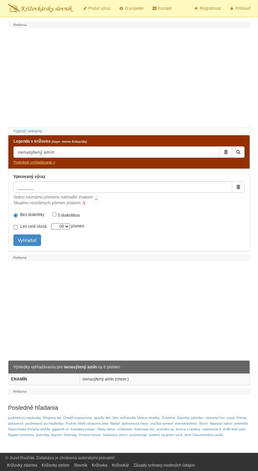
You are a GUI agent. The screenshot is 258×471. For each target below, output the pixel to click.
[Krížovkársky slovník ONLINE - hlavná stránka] (40, 8)
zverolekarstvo (186, 423)
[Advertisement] (129, 77)
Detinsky (70, 435)
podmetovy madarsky (24, 418)
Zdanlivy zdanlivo (190, 418)
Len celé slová (33, 226)
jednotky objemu (49, 435)
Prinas (242, 418)
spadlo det (102, 418)
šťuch (203, 423)
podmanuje (138, 435)
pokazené (16, 423)
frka (115, 418)
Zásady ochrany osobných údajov (164, 465)
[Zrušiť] (225, 152)
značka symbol (161, 423)
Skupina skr (52, 418)
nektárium (124, 429)
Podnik (71, 423)
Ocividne (168, 418)
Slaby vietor (106, 429)
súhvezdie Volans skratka (140, 418)
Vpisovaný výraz (29, 176)
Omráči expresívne (77, 418)
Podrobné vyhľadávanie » (34, 162)
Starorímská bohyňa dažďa (29, 429)
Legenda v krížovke (50, 141)
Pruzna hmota (90, 435)
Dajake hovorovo (21, 435)
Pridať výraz (99, 8)
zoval (231, 418)
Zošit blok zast (234, 429)
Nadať (115, 423)
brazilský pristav (83, 429)
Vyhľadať (27, 240)
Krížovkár (120, 465)
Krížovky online (56, 465)
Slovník (80, 465)
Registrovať (210, 8)
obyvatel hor (215, 418)
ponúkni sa (165, 429)
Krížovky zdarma (22, 465)
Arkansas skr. (144, 429)
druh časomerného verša (203, 435)
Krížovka (100, 465)
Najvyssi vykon (221, 423)
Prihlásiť (242, 8)
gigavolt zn (60, 429)
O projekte (134, 8)
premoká (241, 423)
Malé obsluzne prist (93, 423)
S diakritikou (68, 215)
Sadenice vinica (115, 435)
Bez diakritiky (32, 214)
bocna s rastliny (188, 429)
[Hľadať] (238, 152)
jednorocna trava (135, 423)
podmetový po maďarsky (44, 423)
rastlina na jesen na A (165, 435)
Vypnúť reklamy (27, 131)
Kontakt (164, 8)
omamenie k (211, 429)
